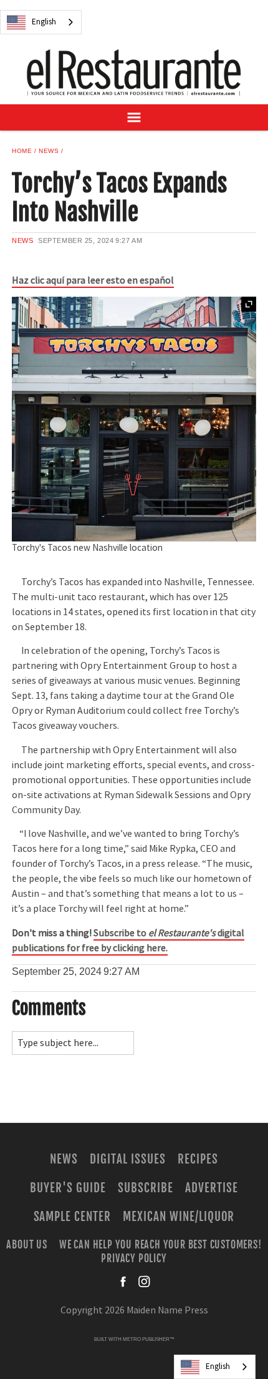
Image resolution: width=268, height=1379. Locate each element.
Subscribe (145, 1187)
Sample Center (72, 1216)
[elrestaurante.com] (134, 72)
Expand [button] (248, 304)
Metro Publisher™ (149, 1339)
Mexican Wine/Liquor (178, 1216)
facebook (124, 1282)
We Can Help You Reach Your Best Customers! (160, 1244)
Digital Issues (127, 1159)
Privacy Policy (133, 1258)
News (49, 150)
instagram (144, 1282)
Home (22, 150)
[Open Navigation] (134, 117)
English (44, 22)
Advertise (211, 1187)
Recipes (198, 1159)
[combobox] (41, 22)
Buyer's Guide (67, 1187)
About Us (26, 1244)
